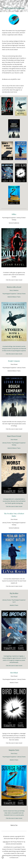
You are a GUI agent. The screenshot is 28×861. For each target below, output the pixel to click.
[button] (2, 2)
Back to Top (14, 825)
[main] (14, 8)
